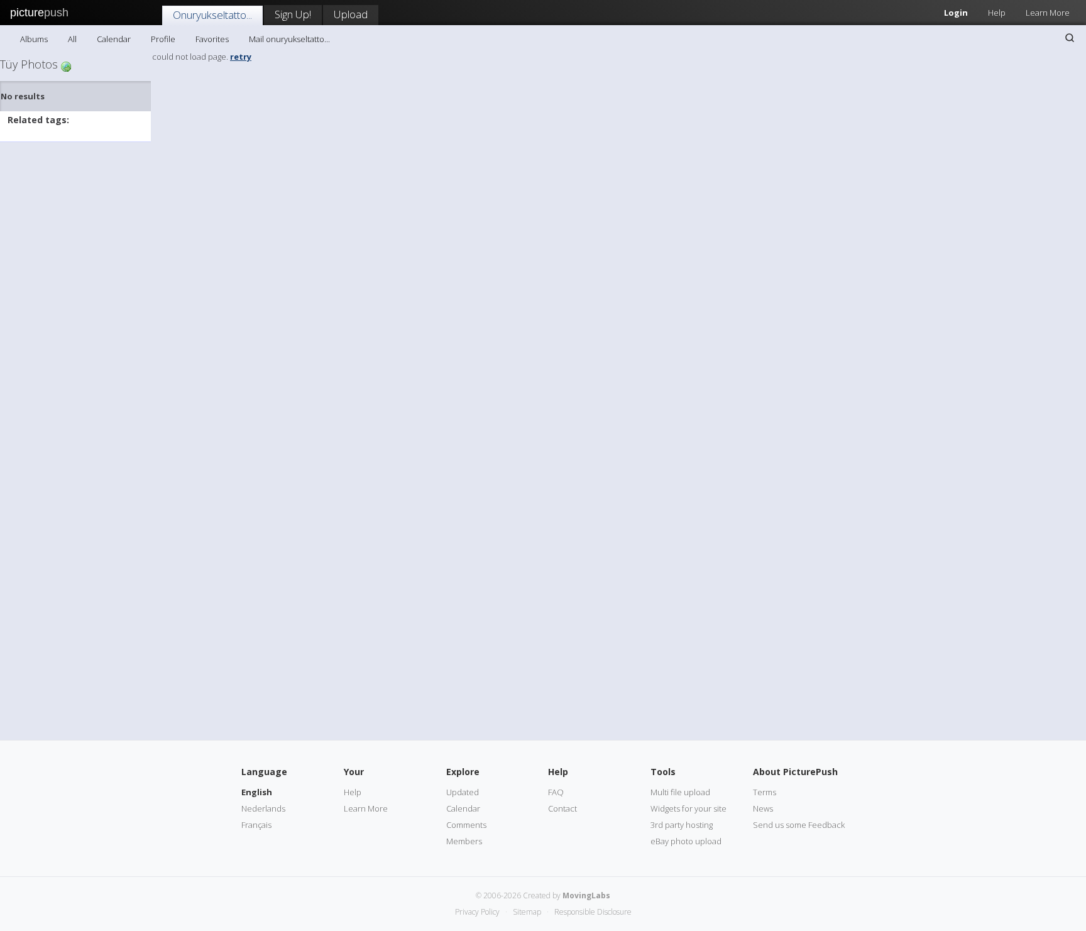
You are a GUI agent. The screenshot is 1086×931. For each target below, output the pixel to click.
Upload (351, 14)
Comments (466, 824)
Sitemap (527, 911)
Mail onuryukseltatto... (289, 39)
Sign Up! (293, 14)
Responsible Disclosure (593, 911)
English (256, 792)
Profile (163, 39)
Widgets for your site (688, 808)
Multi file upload (680, 792)
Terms (764, 792)
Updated (462, 792)
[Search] (1070, 38)
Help (997, 12)
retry (240, 56)
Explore (463, 772)
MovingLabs (586, 895)
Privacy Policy (477, 911)
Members (464, 841)
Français (256, 824)
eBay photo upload (685, 841)
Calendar (114, 39)
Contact (562, 808)
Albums (34, 39)
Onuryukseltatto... (212, 15)
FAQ (556, 792)
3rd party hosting (681, 824)
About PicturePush (795, 772)
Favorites (212, 39)
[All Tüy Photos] (66, 65)
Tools (663, 772)
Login (956, 12)
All (72, 39)
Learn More (1048, 12)
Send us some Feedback (799, 824)
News (763, 808)
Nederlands (263, 808)
